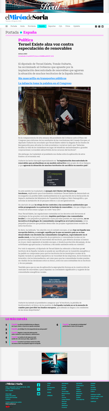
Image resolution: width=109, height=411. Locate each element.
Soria (22, 26)
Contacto (8, 399)
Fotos (68, 26)
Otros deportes (80, 399)
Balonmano (79, 393)
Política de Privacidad (11, 397)
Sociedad (93, 387)
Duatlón (78, 397)
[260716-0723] (54, 363)
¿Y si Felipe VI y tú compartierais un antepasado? (29, 329)
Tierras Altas (65, 391)
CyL (60, 26)
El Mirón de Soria (27, 17)
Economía (93, 389)
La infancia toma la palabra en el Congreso (44, 83)
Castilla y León (95, 394)
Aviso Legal (8, 394)
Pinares (64, 385)
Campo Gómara (66, 399)
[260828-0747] (54, 6)
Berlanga (64, 387)
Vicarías (64, 397)
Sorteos (93, 401)
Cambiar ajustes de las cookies (14, 402)
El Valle (64, 389)
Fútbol (78, 387)
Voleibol (78, 389)
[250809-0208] (54, 287)
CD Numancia (80, 385)
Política (25, 40)
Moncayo (64, 401)
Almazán (64, 403)
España (42, 26)
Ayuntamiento (51, 387)
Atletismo (78, 391)
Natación (78, 395)
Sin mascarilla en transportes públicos (42, 78)
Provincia (32, 26)
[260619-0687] (54, 178)
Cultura (93, 391)
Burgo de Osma (66, 393)
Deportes (52, 26)
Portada (14, 26)
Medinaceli (65, 405)
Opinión (76, 26)
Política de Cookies (11, 395)
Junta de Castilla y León (97, 396)
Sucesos (49, 389)
